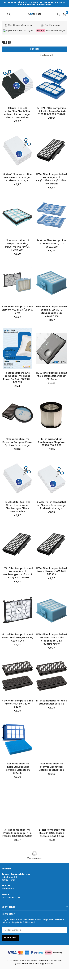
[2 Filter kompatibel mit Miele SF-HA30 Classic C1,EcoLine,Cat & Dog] (51, 805)
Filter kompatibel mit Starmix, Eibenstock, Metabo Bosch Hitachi (51, 766)
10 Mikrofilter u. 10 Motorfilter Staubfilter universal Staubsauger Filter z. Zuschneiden (17, 112)
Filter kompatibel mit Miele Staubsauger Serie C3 (51, 702)
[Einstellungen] (58, 14)
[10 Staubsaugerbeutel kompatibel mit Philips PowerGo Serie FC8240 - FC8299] (17, 348)
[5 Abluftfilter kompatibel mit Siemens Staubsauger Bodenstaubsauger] (51, 478)
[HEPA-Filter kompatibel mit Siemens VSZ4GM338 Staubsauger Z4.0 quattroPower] (51, 610)
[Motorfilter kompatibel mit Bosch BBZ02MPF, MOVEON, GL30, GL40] (17, 610)
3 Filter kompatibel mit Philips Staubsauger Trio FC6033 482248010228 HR (17, 833)
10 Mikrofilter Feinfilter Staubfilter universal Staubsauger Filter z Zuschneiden (17, 506)
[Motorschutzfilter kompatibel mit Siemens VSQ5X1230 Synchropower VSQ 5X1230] (51, 931)
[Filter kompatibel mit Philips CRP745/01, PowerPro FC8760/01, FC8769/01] (17, 216)
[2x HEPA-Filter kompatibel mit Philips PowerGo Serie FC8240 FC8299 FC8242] (51, 84)
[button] (64, 14)
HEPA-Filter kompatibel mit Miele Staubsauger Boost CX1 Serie (51, 376)
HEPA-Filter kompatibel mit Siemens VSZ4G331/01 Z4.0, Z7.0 (17, 309)
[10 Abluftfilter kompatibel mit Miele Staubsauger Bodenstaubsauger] (17, 150)
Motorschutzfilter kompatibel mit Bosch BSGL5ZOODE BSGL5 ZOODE (17, 959)
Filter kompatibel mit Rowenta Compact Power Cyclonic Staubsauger (17, 442)
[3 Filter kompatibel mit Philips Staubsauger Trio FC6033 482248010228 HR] (17, 805)
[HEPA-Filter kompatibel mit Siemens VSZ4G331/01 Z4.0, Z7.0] (17, 282)
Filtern (34, 49)
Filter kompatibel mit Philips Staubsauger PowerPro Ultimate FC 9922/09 (17, 768)
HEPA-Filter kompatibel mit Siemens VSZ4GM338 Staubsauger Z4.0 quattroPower (51, 639)
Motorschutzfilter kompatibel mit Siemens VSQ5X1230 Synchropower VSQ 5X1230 (51, 960)
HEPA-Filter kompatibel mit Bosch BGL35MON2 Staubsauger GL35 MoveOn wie (51, 311)
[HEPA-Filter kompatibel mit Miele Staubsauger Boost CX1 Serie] (51, 348)
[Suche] (9, 14)
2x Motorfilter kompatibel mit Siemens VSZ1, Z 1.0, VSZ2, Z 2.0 (51, 243)
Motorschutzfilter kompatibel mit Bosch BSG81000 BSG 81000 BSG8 (17, 896)
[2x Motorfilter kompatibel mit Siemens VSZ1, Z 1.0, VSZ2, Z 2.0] (51, 216)
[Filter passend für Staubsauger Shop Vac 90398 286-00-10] (51, 415)
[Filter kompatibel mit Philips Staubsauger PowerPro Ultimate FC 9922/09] (17, 739)
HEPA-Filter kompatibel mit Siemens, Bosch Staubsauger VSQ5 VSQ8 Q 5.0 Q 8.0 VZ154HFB (17, 573)
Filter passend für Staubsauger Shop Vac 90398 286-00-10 (51, 442)
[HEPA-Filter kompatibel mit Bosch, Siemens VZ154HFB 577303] (51, 544)
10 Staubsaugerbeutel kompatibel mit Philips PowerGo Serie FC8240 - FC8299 (17, 377)
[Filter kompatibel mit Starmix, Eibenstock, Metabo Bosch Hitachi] (51, 739)
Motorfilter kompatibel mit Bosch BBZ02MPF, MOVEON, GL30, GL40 (17, 637)
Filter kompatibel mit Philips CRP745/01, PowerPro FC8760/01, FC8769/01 (17, 245)
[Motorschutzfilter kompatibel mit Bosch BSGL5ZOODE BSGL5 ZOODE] (17, 931)
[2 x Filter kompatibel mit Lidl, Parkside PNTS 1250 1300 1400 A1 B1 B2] (51, 868)
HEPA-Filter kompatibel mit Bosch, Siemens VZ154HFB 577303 (51, 571)
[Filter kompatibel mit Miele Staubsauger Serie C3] (51, 676)
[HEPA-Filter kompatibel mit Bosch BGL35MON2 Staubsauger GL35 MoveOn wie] (51, 282)
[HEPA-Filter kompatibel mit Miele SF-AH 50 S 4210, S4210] (17, 676)
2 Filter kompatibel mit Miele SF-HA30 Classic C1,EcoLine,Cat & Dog (52, 833)
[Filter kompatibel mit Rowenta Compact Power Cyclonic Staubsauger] (17, 415)
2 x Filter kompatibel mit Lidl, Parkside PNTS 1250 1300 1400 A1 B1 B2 (51, 896)
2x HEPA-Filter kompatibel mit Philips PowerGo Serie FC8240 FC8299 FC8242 (51, 111)
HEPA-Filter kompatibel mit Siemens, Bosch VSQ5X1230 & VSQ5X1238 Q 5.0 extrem (51, 179)
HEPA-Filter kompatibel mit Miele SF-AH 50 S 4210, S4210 (17, 703)
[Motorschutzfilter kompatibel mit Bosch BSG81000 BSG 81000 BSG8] (17, 868)
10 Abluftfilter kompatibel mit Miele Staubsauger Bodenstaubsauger (17, 177)
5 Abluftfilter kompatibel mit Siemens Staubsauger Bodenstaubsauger (51, 505)
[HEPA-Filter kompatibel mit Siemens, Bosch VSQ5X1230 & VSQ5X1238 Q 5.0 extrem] (51, 150)
